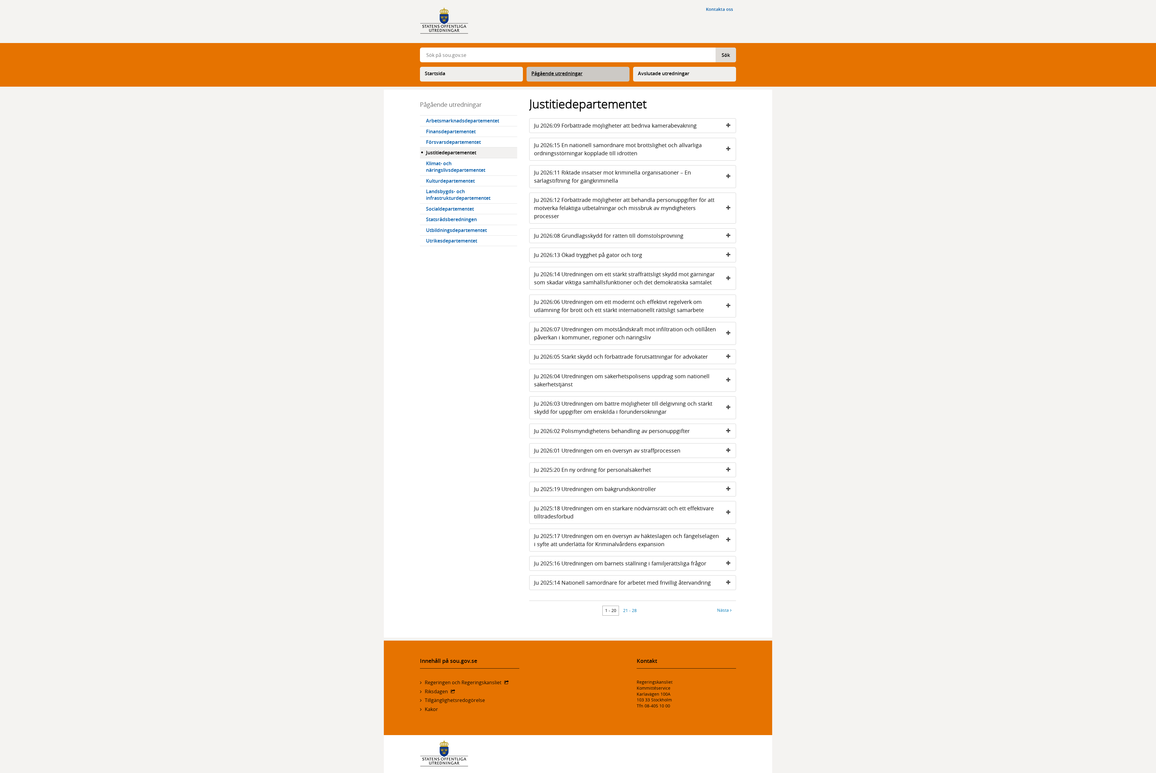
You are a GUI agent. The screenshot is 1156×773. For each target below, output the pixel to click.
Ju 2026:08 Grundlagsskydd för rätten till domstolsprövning (608, 235)
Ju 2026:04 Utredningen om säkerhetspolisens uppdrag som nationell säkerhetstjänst (622, 380)
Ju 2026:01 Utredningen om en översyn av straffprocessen (607, 450)
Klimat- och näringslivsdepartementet (455, 166)
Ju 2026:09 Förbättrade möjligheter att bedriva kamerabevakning (615, 125)
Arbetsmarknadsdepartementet (462, 120)
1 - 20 (610, 610)
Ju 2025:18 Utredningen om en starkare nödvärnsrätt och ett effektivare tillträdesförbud (624, 512)
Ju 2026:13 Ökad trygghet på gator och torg (588, 254)
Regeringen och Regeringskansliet (463, 682)
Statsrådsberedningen (451, 219)
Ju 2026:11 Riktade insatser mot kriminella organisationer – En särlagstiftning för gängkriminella (612, 176)
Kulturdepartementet (450, 181)
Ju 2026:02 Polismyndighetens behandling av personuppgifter (612, 430)
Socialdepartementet (450, 209)
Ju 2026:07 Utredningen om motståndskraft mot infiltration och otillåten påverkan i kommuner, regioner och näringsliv (625, 333)
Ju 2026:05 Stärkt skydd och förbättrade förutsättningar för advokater (621, 356)
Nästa (723, 610)
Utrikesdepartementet (451, 240)
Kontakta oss (719, 9)
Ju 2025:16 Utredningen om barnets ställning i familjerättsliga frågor (620, 563)
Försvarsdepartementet (453, 142)
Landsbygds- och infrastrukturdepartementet (458, 194)
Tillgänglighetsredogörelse (455, 700)
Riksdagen (436, 691)
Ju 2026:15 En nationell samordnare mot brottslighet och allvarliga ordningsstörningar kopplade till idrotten (618, 149)
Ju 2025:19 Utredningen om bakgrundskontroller (595, 489)
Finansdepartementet (451, 131)
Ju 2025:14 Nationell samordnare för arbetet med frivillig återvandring (622, 582)
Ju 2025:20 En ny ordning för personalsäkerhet (592, 469)
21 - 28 (630, 610)
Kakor (431, 709)
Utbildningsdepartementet (456, 230)
